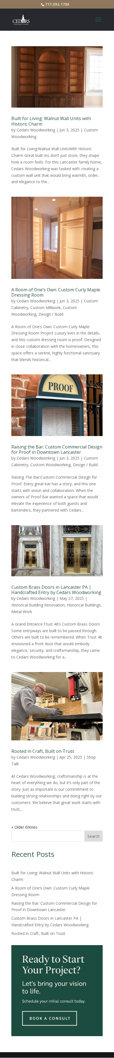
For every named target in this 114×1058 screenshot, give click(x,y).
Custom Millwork (45, 307)
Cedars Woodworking (36, 130)
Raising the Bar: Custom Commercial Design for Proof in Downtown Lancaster (56, 449)
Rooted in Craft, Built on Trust (42, 751)
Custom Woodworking (50, 464)
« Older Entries (24, 827)
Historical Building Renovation (38, 605)
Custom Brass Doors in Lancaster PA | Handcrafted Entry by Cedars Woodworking (56, 589)
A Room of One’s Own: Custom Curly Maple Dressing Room (55, 292)
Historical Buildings (84, 605)
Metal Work (21, 611)
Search (93, 836)
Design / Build (50, 314)
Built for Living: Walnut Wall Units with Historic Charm (51, 121)
